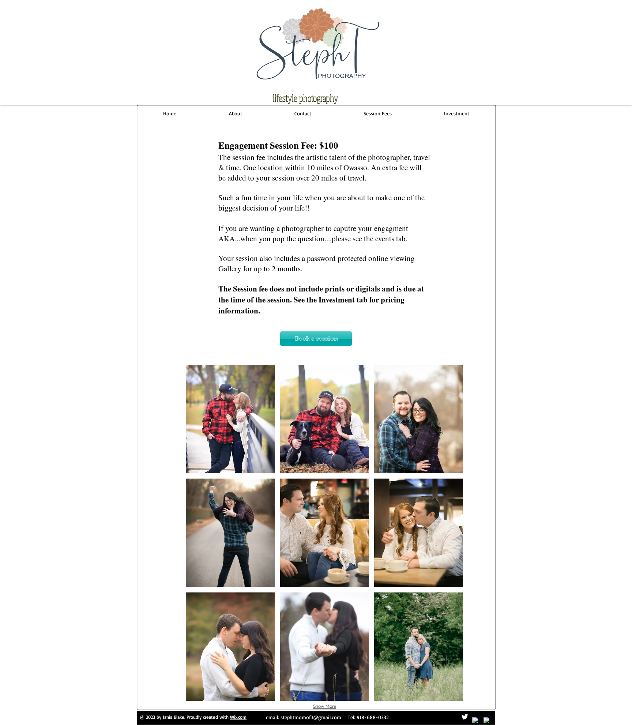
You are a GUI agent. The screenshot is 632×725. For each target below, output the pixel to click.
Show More (324, 706)
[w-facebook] (476, 721)
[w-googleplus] (487, 721)
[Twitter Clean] (465, 717)
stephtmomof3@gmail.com (311, 717)
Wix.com (238, 717)
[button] (377, 113)
